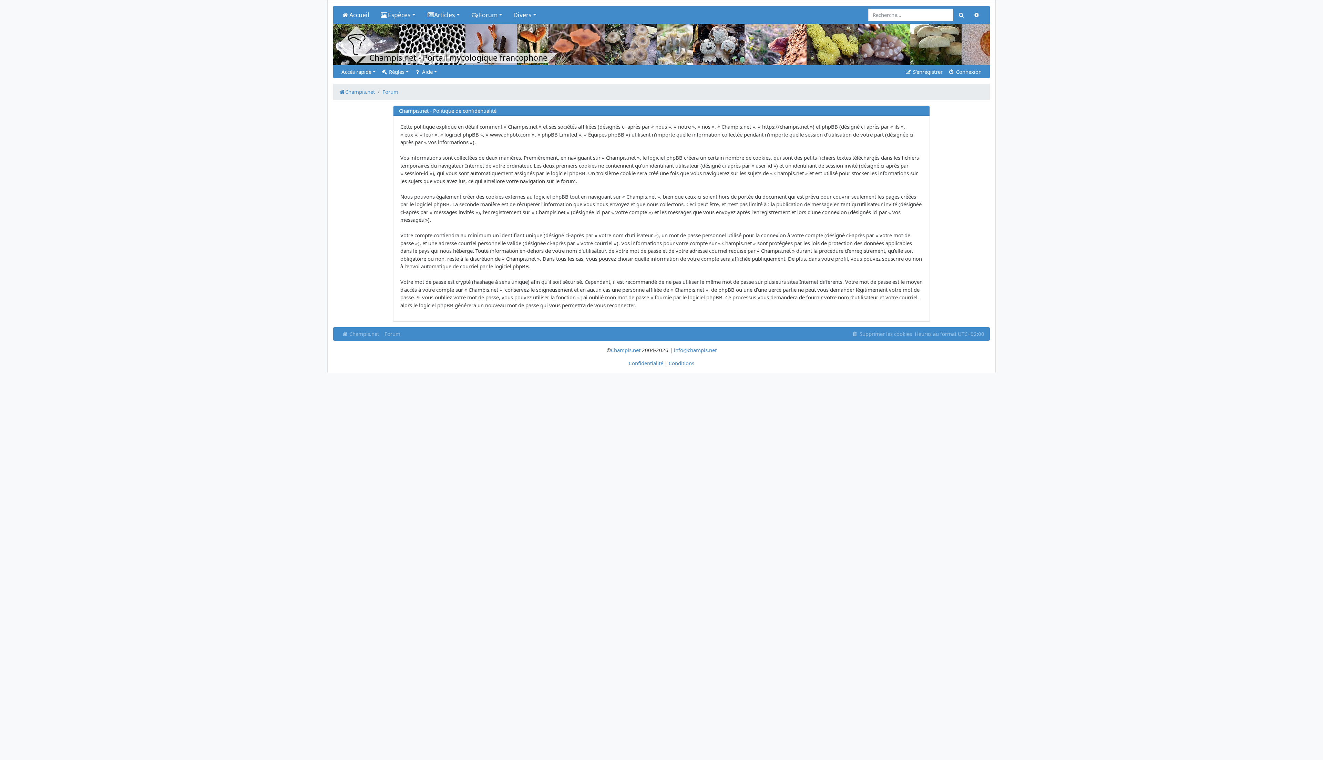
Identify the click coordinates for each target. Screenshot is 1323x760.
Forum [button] (488, 15)
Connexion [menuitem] (968, 71)
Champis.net (363, 333)
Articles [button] (444, 15)
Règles (396, 71)
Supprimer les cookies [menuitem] (885, 333)
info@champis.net (695, 350)
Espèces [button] (399, 15)
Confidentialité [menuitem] (646, 363)
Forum (392, 333)
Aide (427, 71)
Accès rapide (356, 71)
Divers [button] (522, 15)
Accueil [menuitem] (359, 15)
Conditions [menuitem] (681, 363)
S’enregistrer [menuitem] (927, 71)
